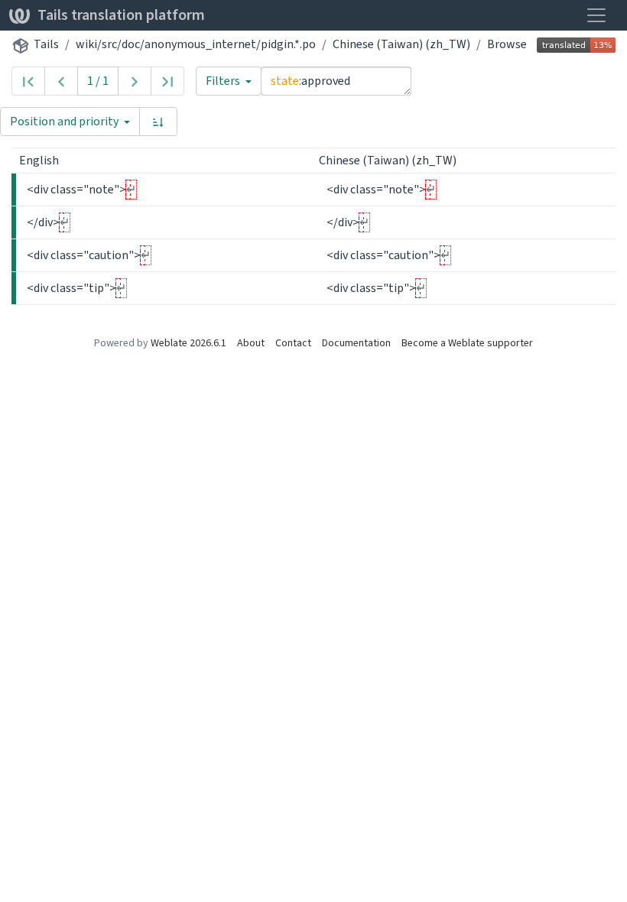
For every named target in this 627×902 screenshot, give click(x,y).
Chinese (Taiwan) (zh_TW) (401, 44)
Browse (507, 44)
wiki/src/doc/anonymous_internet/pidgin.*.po (196, 44)
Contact (293, 343)
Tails (46, 44)
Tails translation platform (121, 15)
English (40, 160)
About (251, 343)
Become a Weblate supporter (467, 343)
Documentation (356, 343)
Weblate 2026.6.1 (188, 343)
